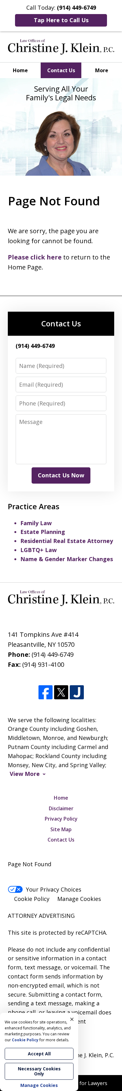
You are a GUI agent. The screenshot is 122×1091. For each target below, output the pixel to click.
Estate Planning (42, 531)
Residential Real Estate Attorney (66, 541)
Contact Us (61, 70)
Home (20, 70)
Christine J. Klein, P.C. (86, 1055)
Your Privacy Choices (53, 889)
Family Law (36, 523)
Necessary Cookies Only (39, 1071)
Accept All (39, 1054)
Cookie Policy (31, 898)
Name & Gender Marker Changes (66, 559)
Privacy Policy (61, 818)
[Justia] (77, 692)
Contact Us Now (61, 475)
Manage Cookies (79, 898)
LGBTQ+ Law (38, 550)
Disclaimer (61, 808)
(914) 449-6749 (53, 654)
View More (25, 773)
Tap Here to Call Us (61, 20)
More (101, 70)
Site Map (61, 829)
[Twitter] (61, 692)
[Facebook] (45, 692)
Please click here (35, 257)
